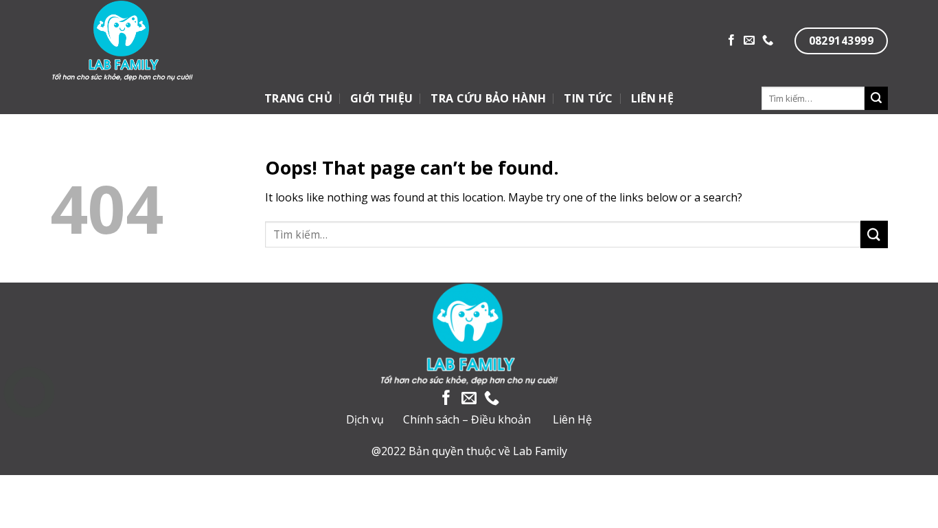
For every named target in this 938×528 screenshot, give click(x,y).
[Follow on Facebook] (731, 40)
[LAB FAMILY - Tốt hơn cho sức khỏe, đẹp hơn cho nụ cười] (169, 41)
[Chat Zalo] (29, 426)
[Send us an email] (749, 40)
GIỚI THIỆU (381, 98)
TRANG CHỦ (298, 98)
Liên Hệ (572, 419)
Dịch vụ (365, 419)
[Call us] (767, 40)
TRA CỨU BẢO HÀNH (488, 98)
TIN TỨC (588, 98)
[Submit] (876, 98)
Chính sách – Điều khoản (467, 419)
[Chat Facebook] (29, 461)
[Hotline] (29, 392)
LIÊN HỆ (652, 98)
